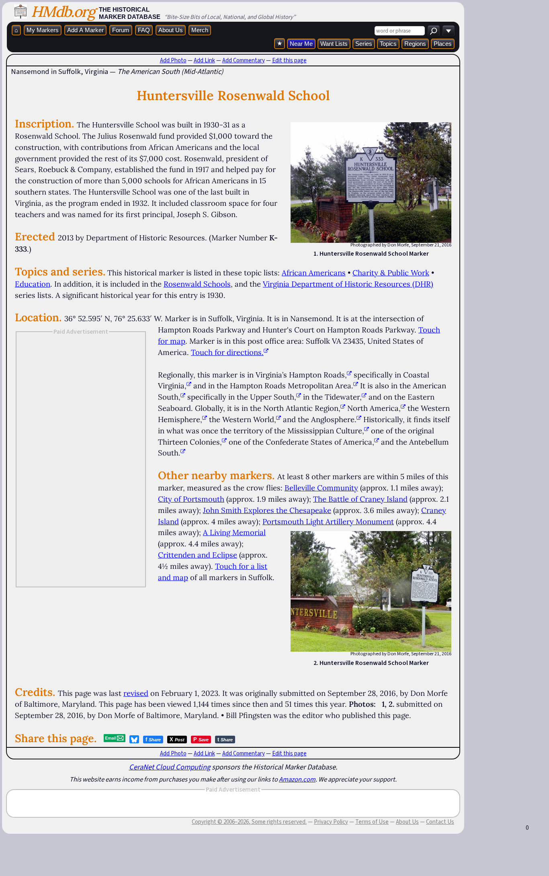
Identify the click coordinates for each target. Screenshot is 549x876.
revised (135, 693)
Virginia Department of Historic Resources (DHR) (348, 284)
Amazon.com (297, 779)
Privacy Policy (331, 822)
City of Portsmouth (191, 499)
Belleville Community (321, 487)
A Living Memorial (234, 532)
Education (32, 284)
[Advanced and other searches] (448, 30)
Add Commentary (243, 60)
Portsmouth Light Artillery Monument (328, 521)
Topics (388, 43)
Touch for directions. (227, 352)
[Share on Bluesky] (134, 739)
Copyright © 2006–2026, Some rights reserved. (249, 822)
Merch (199, 30)
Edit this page (289, 60)
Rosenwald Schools (197, 284)
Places (443, 43)
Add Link (204, 60)
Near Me (301, 43)
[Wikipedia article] (349, 375)
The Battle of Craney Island (360, 499)
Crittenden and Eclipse (197, 555)
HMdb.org (63, 11)
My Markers (43, 30)
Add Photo (173, 60)
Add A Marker (85, 30)
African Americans (314, 272)
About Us (170, 30)
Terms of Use (372, 822)
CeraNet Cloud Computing (169, 767)
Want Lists (334, 43)
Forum (120, 30)
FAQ (144, 30)
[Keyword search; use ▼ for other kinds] (434, 30)
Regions (415, 43)
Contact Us (440, 822)
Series (363, 43)
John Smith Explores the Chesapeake (267, 510)
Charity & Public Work (390, 272)
